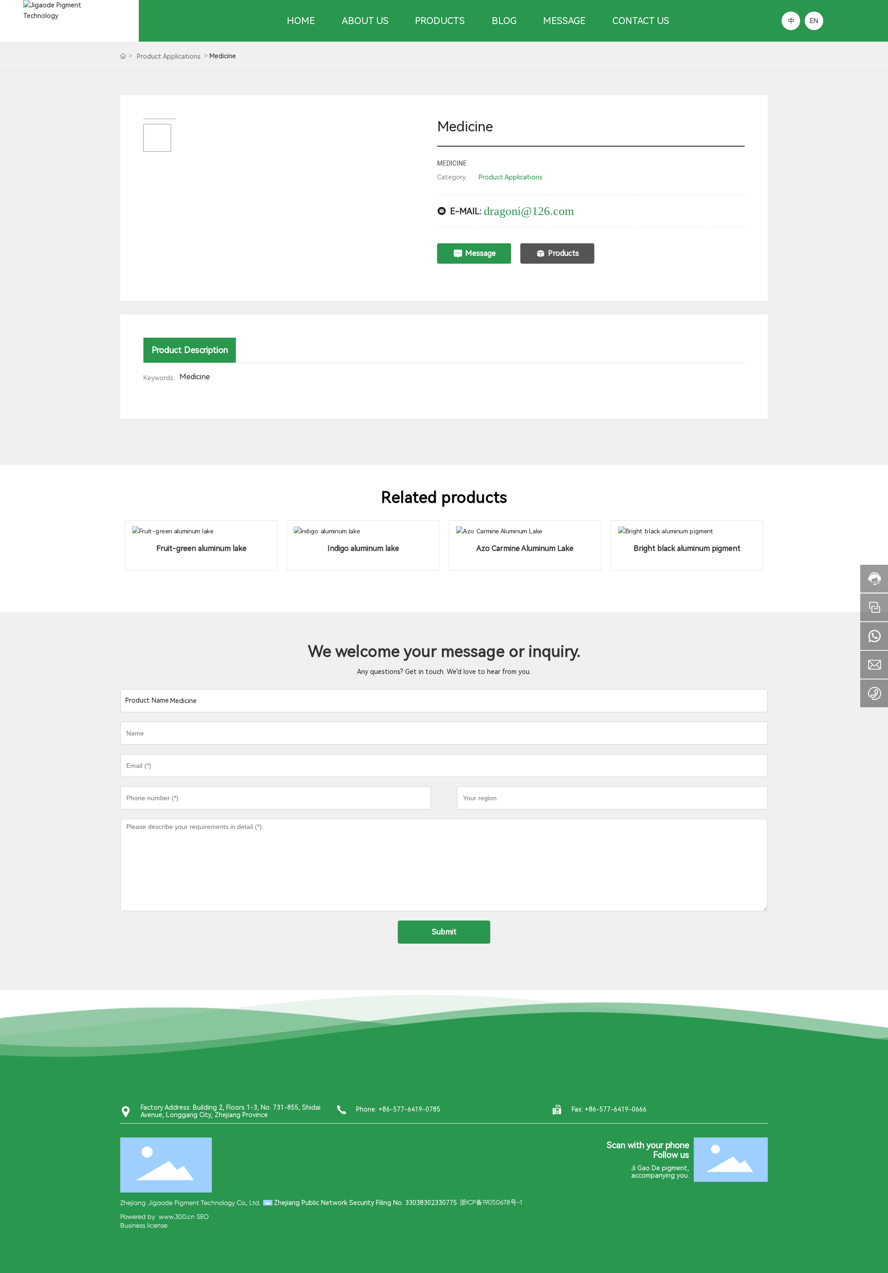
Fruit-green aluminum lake (201, 548)
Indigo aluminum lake (363, 548)
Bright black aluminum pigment (687, 548)
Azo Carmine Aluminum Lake (525, 548)
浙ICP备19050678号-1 (491, 1202)
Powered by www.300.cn (157, 1216)
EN (814, 21)
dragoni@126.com (529, 211)
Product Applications (169, 56)
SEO (203, 1216)
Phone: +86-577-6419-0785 (398, 1109)
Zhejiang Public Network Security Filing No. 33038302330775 (365, 1202)
